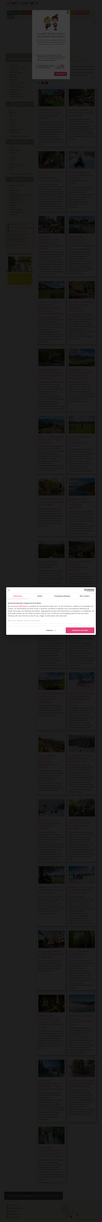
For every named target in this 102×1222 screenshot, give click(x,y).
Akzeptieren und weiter (80, 630)
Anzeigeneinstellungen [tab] (62, 596)
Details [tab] (39, 596)
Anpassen (49, 630)
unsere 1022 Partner (20, 606)
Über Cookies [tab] (84, 596)
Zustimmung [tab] (17, 596)
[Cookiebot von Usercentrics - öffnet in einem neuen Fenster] (85, 590)
